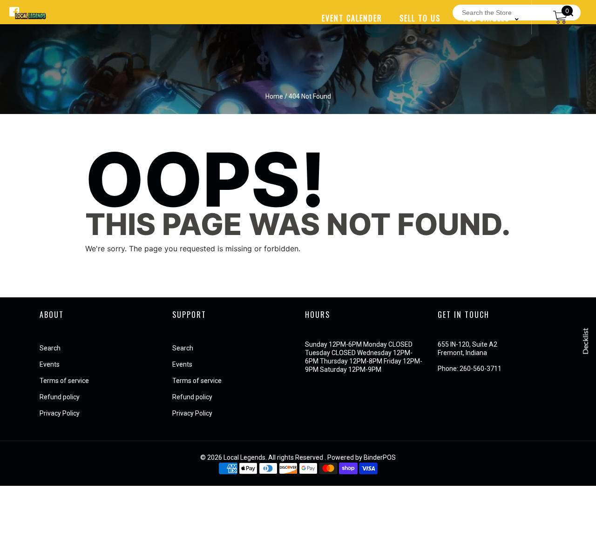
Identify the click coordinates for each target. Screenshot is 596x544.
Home (274, 96)
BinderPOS (380, 457)
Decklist (585, 341)
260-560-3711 (480, 368)
